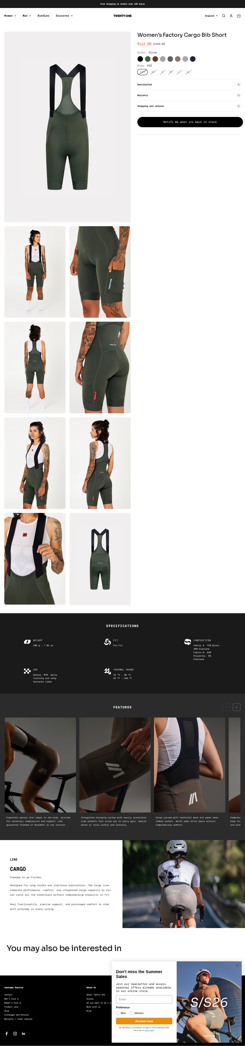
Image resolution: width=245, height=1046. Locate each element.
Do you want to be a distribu (102, 1003)
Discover (62, 15)
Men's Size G (11, 999)
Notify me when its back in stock (190, 122)
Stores (90, 999)
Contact (8, 994)
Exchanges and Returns (16, 1015)
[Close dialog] (237, 965)
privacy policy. (149, 1030)
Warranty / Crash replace (18, 1019)
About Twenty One (95, 994)
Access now (144, 1021)
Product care (11, 1007)
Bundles (43, 15)
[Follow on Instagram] (15, 1033)
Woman (8, 15)
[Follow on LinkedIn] (23, 1033)
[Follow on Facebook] (6, 1033)
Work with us (93, 1007)
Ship (6, 1011)
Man (25, 15)
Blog (88, 1011)
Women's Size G (12, 1003)
